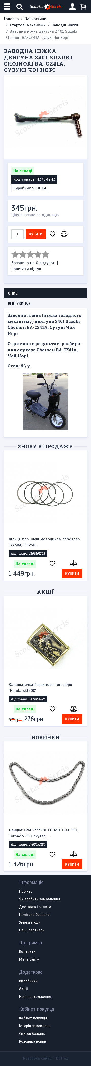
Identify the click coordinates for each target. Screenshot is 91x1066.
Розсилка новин (32, 1042)
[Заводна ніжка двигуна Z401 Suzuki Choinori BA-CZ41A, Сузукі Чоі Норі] (45, 117)
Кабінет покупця (33, 1018)
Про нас (25, 892)
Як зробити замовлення (39, 899)
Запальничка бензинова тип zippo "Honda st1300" (40, 687)
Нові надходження (35, 997)
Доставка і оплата (35, 907)
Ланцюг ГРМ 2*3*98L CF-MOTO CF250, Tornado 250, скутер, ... (43, 833)
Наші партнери (31, 930)
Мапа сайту (29, 960)
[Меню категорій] (7, 6)
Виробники (28, 981)
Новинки (45, 737)
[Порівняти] (63, 234)
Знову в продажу (45, 446)
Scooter (45, 6)
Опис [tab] (13, 293)
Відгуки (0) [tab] (19, 303)
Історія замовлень (35, 1026)
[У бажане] (52, 234)
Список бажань (32, 1034)
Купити (35, 234)
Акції (45, 592)
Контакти (27, 952)
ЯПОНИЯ (39, 188)
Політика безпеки (34, 915)
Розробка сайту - (45, 1058)
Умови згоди (30, 923)
